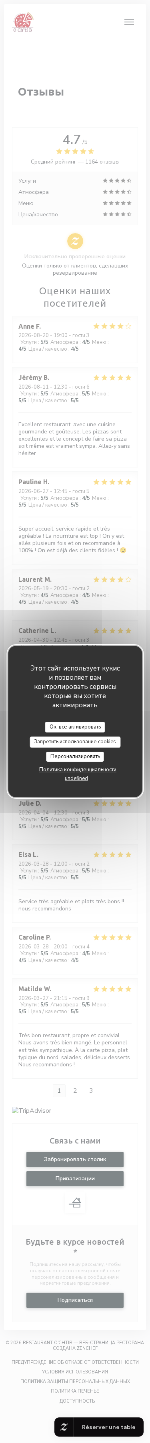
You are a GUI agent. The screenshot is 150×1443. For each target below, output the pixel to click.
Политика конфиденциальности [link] (77, 769)
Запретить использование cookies (75, 741)
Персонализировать (75, 756)
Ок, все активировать (75, 726)
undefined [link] (76, 778)
